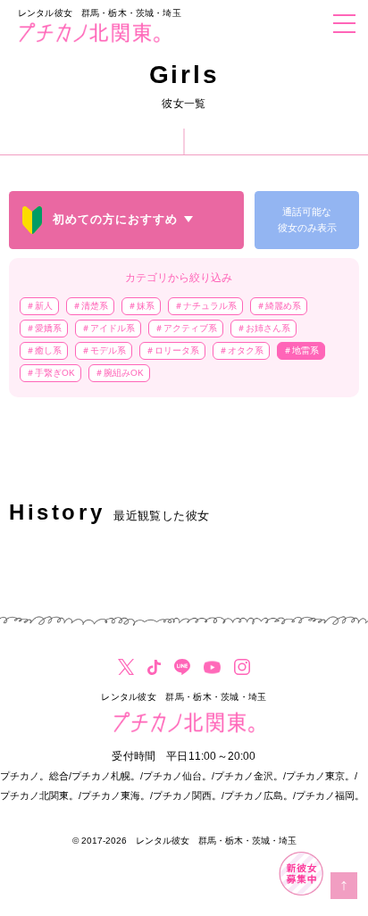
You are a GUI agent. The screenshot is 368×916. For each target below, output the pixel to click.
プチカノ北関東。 (39, 795)
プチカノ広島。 (258, 795)
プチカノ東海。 (115, 795)
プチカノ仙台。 (177, 775)
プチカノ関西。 (187, 795)
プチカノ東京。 (320, 775)
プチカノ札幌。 (105, 775)
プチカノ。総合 (34, 775)
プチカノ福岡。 (330, 795)
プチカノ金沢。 (248, 775)
